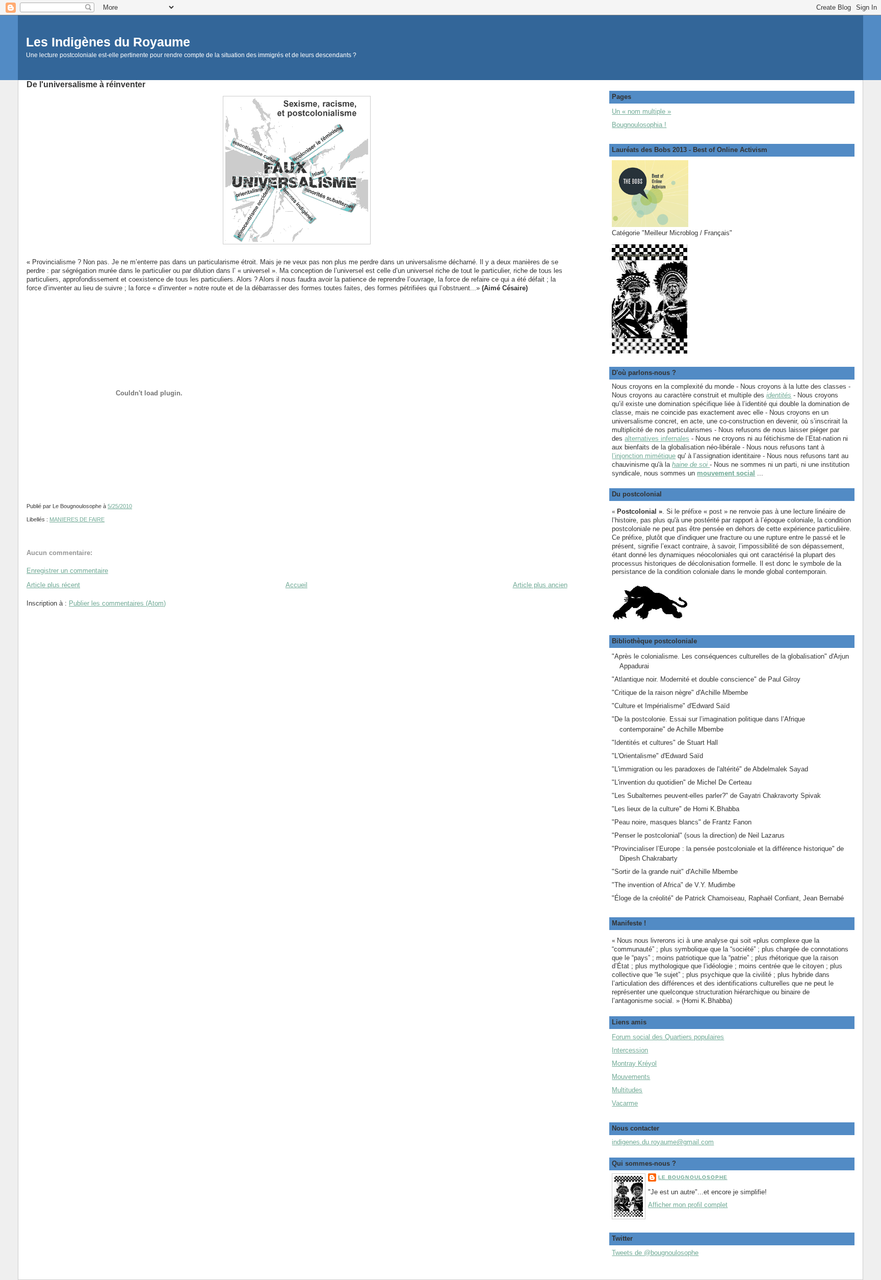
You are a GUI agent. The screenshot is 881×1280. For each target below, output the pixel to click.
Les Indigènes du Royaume (108, 42)
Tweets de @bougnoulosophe (655, 1253)
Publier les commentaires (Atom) (117, 603)
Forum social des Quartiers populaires (668, 1037)
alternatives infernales (657, 438)
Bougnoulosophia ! (639, 125)
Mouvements (631, 1077)
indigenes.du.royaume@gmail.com (663, 1142)
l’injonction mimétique (644, 456)
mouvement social (726, 473)
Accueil (296, 585)
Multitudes (627, 1090)
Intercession (630, 1050)
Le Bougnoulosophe (692, 1177)
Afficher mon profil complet (688, 1205)
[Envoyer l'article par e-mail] (134, 506)
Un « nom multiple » (641, 111)
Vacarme (625, 1103)
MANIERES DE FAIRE (77, 519)
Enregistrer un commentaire (67, 570)
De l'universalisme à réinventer (86, 84)
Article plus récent (53, 585)
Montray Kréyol (634, 1063)
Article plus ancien (540, 585)
